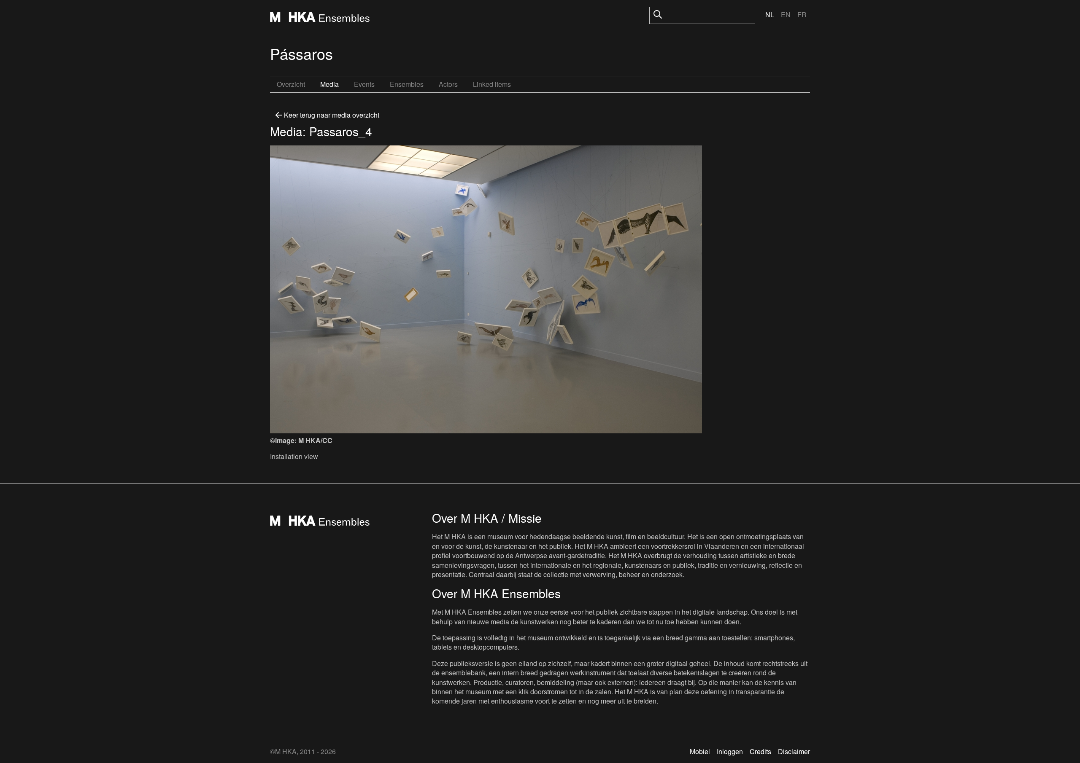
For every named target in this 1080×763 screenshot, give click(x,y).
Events (364, 84)
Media (329, 84)
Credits (760, 751)
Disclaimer (794, 751)
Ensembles (407, 84)
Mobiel (700, 751)
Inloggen (730, 751)
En (786, 14)
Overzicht (291, 84)
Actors (448, 84)
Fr (802, 14)
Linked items (492, 84)
